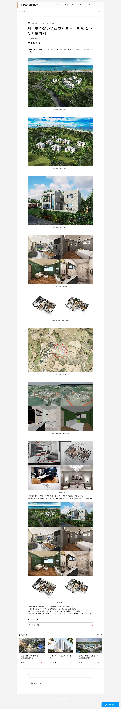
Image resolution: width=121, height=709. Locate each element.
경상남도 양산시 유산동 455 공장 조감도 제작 (88, 657)
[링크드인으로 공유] (37, 619)
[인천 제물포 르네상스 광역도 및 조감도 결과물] (32, 645)
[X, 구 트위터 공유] (33, 619)
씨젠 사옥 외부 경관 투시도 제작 (60, 657)
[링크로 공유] (41, 619)
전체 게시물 (22, 11)
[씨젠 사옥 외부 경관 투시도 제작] (60, 645)
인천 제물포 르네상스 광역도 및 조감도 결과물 (31, 657)
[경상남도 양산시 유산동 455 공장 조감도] (89, 645)
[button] (100, 11)
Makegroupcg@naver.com (60, 701)
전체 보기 (99, 635)
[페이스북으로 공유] (28, 619)
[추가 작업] (92, 23)
